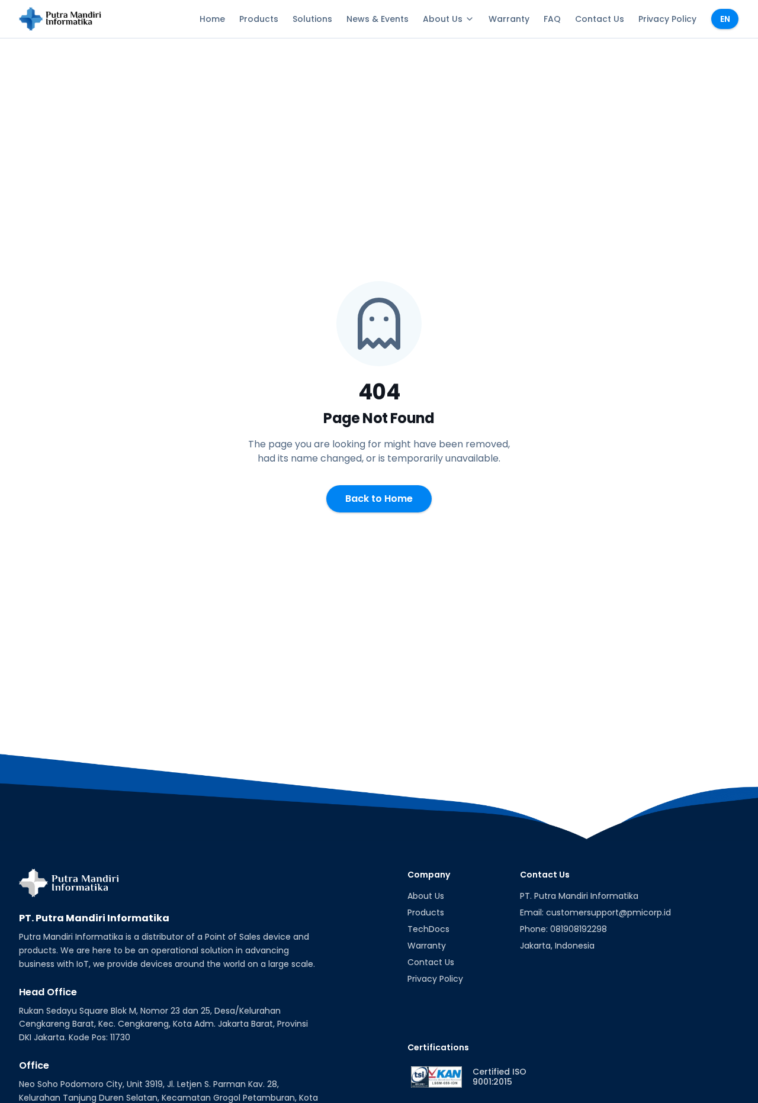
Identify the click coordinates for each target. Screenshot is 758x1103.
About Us (442, 19)
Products (258, 19)
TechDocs (428, 929)
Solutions (312, 19)
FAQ (552, 19)
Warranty (509, 19)
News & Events (377, 19)
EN (725, 19)
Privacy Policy (667, 19)
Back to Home (379, 498)
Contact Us (599, 19)
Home (212, 19)
